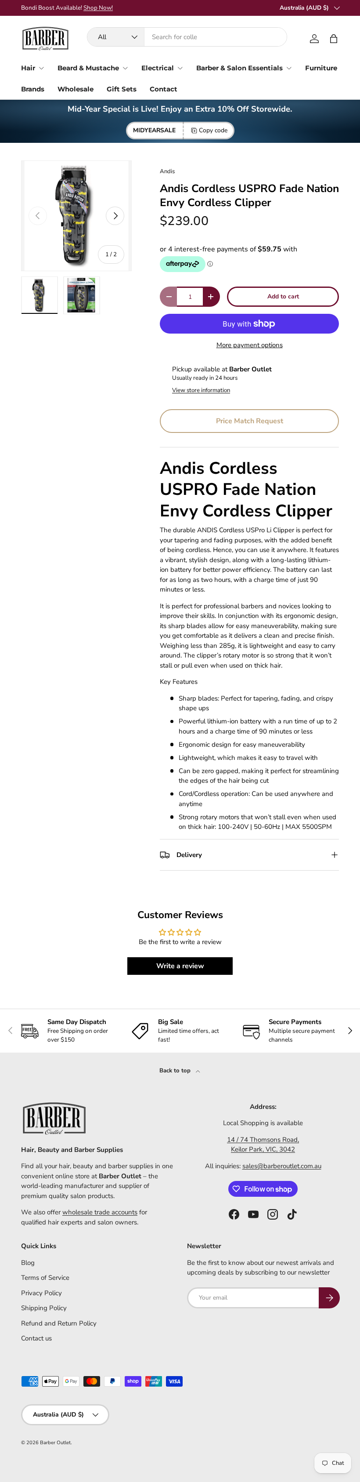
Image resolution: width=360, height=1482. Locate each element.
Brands (32, 89)
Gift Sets (122, 89)
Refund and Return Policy (59, 1323)
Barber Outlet (55, 1442)
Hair (28, 68)
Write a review (180, 966)
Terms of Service (45, 1277)
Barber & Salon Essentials (239, 68)
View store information (201, 390)
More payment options (249, 345)
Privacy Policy (41, 1293)
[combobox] (187, 37)
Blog (28, 1262)
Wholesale (76, 89)
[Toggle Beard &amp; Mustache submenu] (125, 68)
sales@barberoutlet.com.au (281, 1166)
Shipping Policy (44, 1308)
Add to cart (283, 296)
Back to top (175, 1071)
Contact (163, 89)
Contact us (36, 1338)
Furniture (321, 68)
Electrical (157, 68)
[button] (333, 38)
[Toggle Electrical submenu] (180, 68)
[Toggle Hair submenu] (41, 68)
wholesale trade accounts (99, 1212)
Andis (167, 171)
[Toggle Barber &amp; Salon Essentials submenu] (289, 68)
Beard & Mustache (88, 68)
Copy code (213, 130)
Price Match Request (249, 421)
